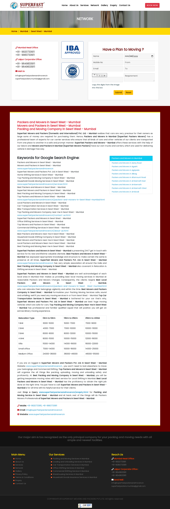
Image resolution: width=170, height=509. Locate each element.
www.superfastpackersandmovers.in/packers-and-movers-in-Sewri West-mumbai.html (61, 199)
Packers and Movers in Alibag (124, 173)
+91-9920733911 (34, 405)
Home (65, 5)
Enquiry (113, 5)
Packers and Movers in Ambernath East (129, 181)
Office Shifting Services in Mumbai (68, 468)
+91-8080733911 (119, 464)
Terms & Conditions (24, 477)
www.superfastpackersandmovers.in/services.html (42, 184)
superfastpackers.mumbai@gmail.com (32, 78)
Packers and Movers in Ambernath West (129, 188)
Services (84, 5)
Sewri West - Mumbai (41, 31)
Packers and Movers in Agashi (124, 166)
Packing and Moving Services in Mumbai (71, 458)
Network (95, 5)
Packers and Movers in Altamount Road (129, 177)
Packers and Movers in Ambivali (125, 192)
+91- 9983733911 (25, 55)
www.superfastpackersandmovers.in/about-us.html (42, 230)
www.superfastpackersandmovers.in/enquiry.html (63, 392)
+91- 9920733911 (25, 51)
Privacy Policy (21, 474)
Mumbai (24, 31)
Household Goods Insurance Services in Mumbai (75, 477)
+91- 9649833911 (25, 63)
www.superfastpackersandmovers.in (35, 168)
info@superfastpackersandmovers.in (31, 75)
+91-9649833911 (119, 472)
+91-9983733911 (50, 405)
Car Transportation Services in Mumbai (71, 464)
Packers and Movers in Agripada (125, 170)
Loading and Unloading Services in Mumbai (72, 461)
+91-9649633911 (119, 475)
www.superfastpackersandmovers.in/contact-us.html (43, 215)
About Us (74, 5)
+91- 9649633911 (25, 66)
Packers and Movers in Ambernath (127, 184)
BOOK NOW (152, 5)
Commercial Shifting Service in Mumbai (71, 471)
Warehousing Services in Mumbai (68, 474)
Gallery (104, 5)
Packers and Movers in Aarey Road (127, 163)
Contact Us (124, 5)
